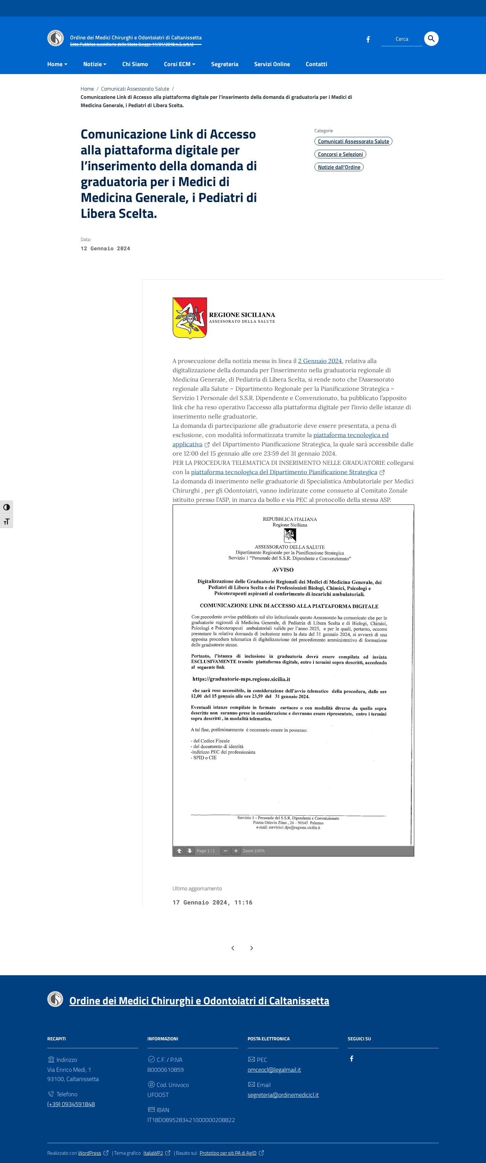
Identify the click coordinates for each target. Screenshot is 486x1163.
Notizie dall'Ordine (339, 167)
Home (54, 64)
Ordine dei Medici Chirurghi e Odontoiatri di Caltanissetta (199, 1000)
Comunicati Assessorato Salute (135, 89)
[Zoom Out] (225, 851)
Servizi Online (272, 64)
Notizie (92, 64)
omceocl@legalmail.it (274, 1069)
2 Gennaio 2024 (320, 361)
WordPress (89, 1153)
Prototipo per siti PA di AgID (228, 1153)
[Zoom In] (236, 851)
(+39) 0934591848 (71, 1104)
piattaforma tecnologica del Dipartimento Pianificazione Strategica (284, 472)
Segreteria (224, 64)
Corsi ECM (177, 64)
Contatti (316, 64)
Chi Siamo (135, 64)
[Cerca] (431, 38)
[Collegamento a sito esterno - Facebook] (368, 39)
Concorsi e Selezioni (340, 154)
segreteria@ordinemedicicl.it (283, 1094)
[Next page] (190, 851)
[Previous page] (179, 851)
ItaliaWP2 (153, 1153)
